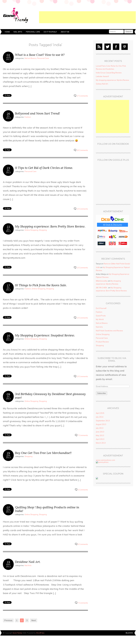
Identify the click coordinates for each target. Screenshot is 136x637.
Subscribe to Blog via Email (112, 359)
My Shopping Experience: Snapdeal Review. (45, 335)
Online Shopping (31, 230)
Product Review (102, 342)
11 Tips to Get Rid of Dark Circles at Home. (44, 168)
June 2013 (100, 432)
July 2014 (99, 417)
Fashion (28, 117)
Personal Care (33, 32)
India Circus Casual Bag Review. (109, 73)
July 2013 (99, 428)
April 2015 (100, 413)
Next (33, 620)
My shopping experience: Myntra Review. (112, 80)
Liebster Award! (102, 76)
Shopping (43, 230)
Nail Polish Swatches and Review (109, 331)
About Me (65, 32)
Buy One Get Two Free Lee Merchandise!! (43, 453)
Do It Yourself (50, 32)
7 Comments (83, 435)
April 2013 (100, 439)
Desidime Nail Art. (27, 562)
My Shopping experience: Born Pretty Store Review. (50, 226)
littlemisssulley (102, 281)
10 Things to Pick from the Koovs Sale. (41, 285)
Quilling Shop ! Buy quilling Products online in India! (47, 509)
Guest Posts (101, 316)
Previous (8, 620)
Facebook (116, 47)
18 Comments (82, 150)
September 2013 (103, 421)
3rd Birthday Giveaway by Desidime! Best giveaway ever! (50, 396)
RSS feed (99, 47)
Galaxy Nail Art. (102, 84)
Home (7, 32)
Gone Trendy (17, 633)
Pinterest (124, 47)
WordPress (40, 633)
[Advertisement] (87, 17)
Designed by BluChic (129, 633)
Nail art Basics (30, 58)
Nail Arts (18, 32)
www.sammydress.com (105, 460)
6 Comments (83, 544)
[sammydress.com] (102, 462)
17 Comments (82, 96)
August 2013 (101, 424)
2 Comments (83, 490)
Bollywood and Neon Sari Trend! (37, 113)
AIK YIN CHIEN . (102, 288)
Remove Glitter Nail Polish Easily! (117, 264)
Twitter (107, 47)
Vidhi (98, 267)
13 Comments (82, 209)
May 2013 (100, 435)
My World (100, 319)
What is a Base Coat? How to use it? (40, 55)
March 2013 (101, 443)
